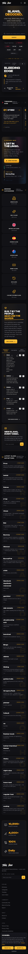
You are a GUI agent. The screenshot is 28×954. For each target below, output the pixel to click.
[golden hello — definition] (14, 681)
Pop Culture (21, 546)
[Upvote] (20, 64)
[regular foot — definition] (14, 797)
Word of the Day (6, 905)
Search (14, 37)
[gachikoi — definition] (14, 599)
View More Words (13, 419)
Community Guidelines (7, 931)
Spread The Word (10, 88)
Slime (20, 46)
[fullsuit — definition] (14, 715)
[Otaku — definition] (14, 761)
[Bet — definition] (14, 525)
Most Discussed (22, 350)
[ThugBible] (6, 3)
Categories (4, 889)
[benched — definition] (14, 636)
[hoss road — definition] (14, 785)
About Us (4, 915)
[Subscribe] (22, 444)
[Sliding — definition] (14, 670)
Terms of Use (5, 926)
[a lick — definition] (14, 572)
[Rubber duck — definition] (14, 736)
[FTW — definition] (14, 502)
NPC (20, 49)
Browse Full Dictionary (20, 457)
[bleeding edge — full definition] (14, 76)
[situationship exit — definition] (14, 624)
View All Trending (15, 102)
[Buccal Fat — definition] (14, 561)
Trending (4, 892)
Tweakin (19, 42)
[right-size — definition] (14, 773)
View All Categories (19, 190)
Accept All (20, 948)
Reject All (8, 948)
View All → (14, 53)
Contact (4, 918)
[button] (25, 102)
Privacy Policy (5, 928)
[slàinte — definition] (14, 658)
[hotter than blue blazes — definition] (14, 749)
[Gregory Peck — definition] (14, 693)
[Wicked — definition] (14, 549)
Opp (15, 49)
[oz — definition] (14, 725)
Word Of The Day (13, 58)
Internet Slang (20, 474)
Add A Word (9, 341)
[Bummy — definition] (14, 537)
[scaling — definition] (14, 809)
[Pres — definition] (14, 466)
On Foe (14, 46)
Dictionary (4, 887)
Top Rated (14, 350)
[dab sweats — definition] (14, 611)
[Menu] (24, 3)
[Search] (21, 3)
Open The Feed (12, 160)
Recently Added (6, 350)
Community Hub (6, 902)
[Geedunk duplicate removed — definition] (14, 585)
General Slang (20, 486)
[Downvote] (24, 64)
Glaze (8, 49)
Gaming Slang (20, 805)
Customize (14, 951)
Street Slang (20, 522)
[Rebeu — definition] (14, 490)
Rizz (8, 46)
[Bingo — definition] (14, 647)
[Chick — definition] (14, 514)
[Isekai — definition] (14, 478)
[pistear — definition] (14, 704)
